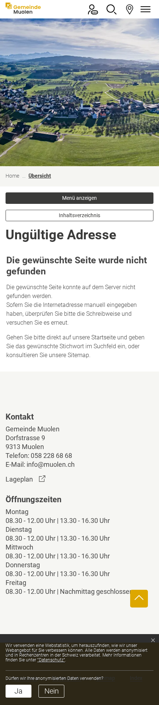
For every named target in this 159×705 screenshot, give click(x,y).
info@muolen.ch (51, 464)
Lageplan (25, 479)
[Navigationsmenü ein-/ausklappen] (144, 9)
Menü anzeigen (79, 198)
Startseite (103, 337)
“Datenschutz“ (51, 660)
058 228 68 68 (51, 455)
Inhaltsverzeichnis (79, 215)
